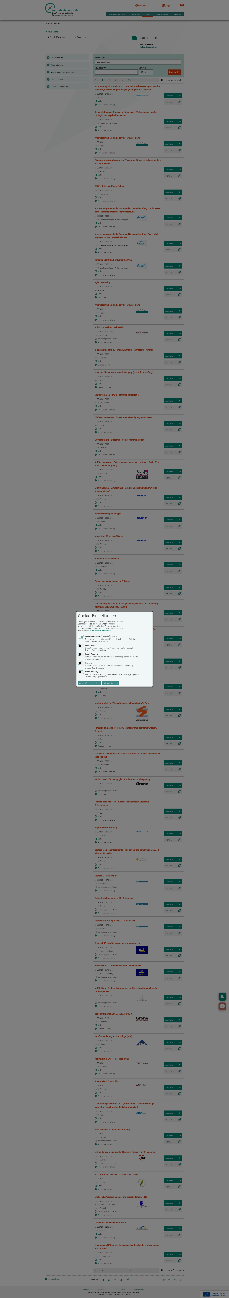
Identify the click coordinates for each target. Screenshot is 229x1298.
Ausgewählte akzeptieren (89, 683)
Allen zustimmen (111, 683)
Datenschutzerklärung (101, 630)
